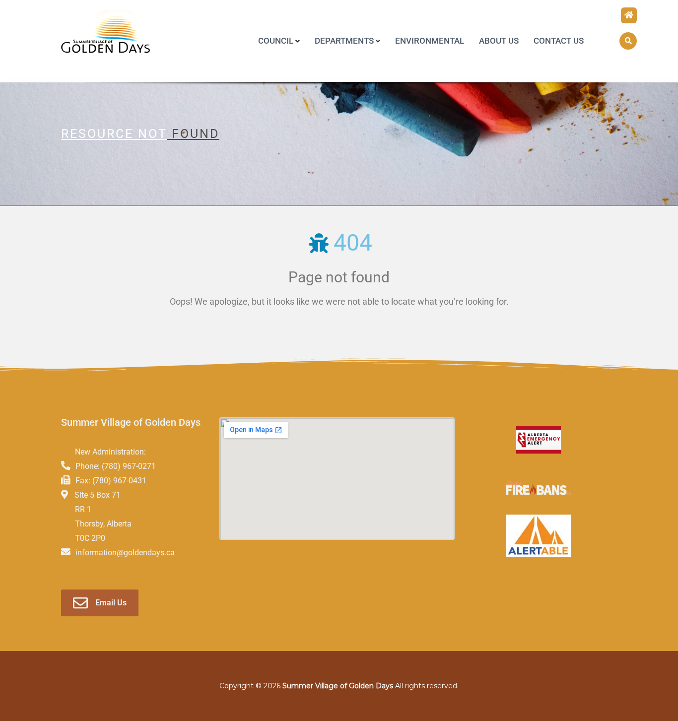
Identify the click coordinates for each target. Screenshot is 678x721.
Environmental (429, 41)
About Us (499, 41)
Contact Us (559, 41)
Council (275, 41)
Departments (344, 41)
